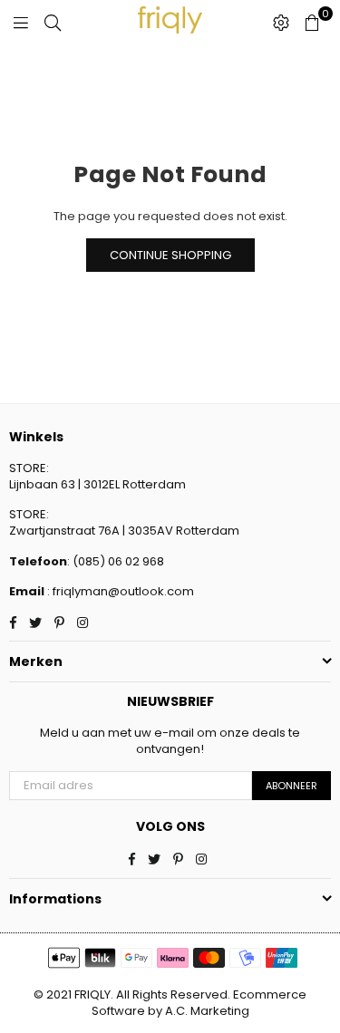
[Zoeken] (52, 22)
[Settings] (281, 22)
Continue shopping (170, 255)
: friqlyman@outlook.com (119, 591)
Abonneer (291, 785)
